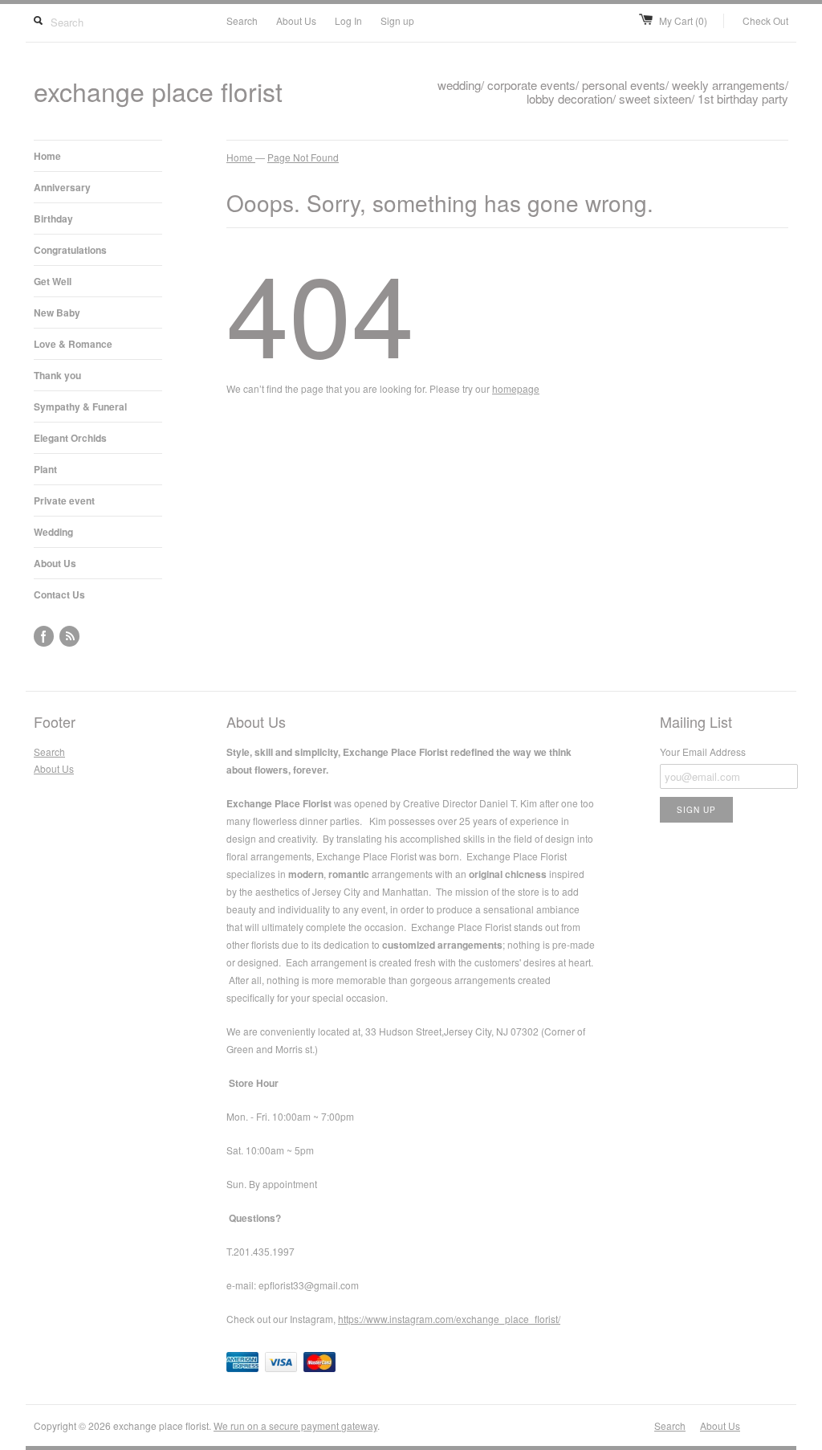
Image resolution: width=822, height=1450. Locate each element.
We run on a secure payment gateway (295, 1425)
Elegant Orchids (70, 438)
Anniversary (62, 187)
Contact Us (59, 594)
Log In (348, 20)
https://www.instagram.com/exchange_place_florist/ (449, 1318)
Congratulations (70, 250)
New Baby (57, 312)
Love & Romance (73, 344)
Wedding (53, 532)
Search (242, 20)
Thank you (57, 375)
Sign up (397, 20)
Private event (64, 500)
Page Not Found (303, 157)
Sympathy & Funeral (80, 406)
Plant (45, 469)
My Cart (683, 20)
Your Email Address (703, 751)
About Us (296, 20)
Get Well (52, 281)
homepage (515, 388)
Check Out (765, 20)
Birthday (53, 218)
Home (47, 156)
